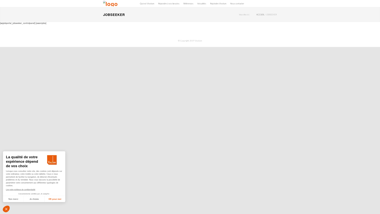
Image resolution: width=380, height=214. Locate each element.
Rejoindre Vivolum (218, 3)
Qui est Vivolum (147, 3)
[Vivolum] (114, 3)
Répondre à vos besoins (168, 3)
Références (188, 3)
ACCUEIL (260, 14)
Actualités (201, 3)
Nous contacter (237, 3)
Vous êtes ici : (244, 14)
